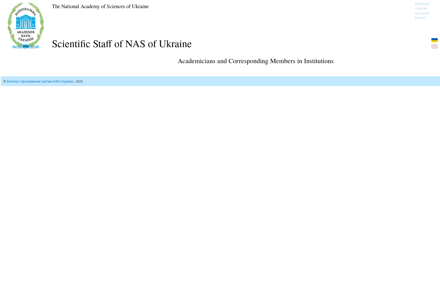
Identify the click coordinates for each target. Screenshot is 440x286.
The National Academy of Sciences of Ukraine (100, 6)
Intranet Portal (422, 15)
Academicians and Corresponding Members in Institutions (256, 60)
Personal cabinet (422, 6)
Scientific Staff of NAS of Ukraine (122, 43)
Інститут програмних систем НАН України (40, 81)
